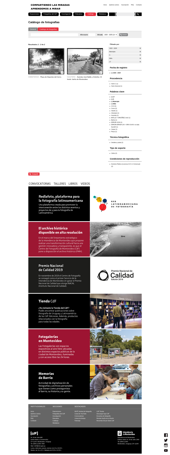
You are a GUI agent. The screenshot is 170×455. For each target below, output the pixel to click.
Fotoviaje (77, 421)
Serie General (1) (116, 86)
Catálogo (91, 14)
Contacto (139, 5)
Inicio (105, 5)
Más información (62, 72)
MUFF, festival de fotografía (83, 411)
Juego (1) (114, 129)
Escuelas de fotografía (104, 416)
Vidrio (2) (114, 153)
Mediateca (102, 14)
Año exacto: (84, 35)
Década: (100, 35)
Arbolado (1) (115, 113)
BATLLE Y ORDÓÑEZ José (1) (120, 118)
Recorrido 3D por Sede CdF (105, 421)
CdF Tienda (100, 411)
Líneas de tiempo (80, 418)
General (33, 29)
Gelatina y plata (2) (117, 142)
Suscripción (125, 5)
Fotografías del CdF (50, 14)
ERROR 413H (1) (116, 122)
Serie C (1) (114, 84)
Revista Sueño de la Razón (105, 418)
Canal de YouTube (80, 414)
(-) (140, 48)
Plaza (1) (114, 131)
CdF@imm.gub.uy (39, 446)
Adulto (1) (114, 111)
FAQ (132, 5)
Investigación (66, 14)
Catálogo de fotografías (48, 29)
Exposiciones (34, 14)
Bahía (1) (114, 120)
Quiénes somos (114, 5)
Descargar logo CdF (103, 414)
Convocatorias (79, 416)
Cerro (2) (114, 108)
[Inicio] (58, 11)
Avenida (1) (115, 115)
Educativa (78, 14)
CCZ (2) (113, 106)
